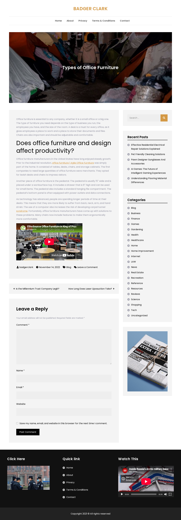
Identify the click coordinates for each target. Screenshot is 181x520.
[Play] (121, 494)
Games (135, 224)
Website (20, 404)
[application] (146, 481)
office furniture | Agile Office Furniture (73, 163)
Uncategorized (139, 315)
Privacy (82, 20)
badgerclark (26, 267)
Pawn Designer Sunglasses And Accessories (148, 161)
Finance (135, 218)
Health (134, 234)
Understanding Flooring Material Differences (149, 180)
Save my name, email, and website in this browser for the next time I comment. (63, 423)
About (70, 20)
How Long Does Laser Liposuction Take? (90, 288)
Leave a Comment (87, 267)
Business (135, 213)
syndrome (22, 211)
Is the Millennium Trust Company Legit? (37, 288)
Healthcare (137, 240)
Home (58, 20)
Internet (135, 256)
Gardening (137, 229)
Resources (137, 288)
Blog (68, 267)
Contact (125, 20)
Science (135, 299)
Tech (134, 310)
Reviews (135, 294)
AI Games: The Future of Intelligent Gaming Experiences (148, 171)
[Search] (164, 117)
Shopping (136, 304)
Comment (22, 324)
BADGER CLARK (90, 8)
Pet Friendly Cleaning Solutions (148, 154)
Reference (137, 283)
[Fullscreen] (170, 494)
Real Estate (137, 272)
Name (20, 370)
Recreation (137, 277)
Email (20, 387)
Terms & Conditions (103, 20)
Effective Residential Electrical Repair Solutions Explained (148, 146)
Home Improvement (142, 251)
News (134, 267)
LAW (133, 261)
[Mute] (165, 494)
